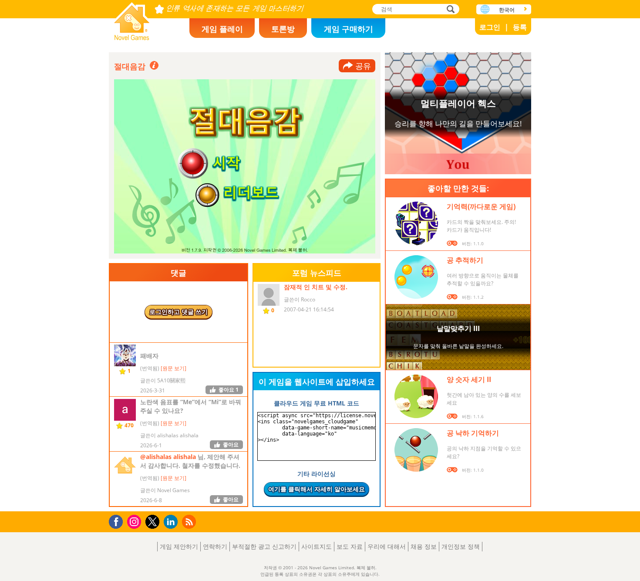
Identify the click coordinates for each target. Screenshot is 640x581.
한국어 (507, 10)
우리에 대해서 (386, 546)
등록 (520, 27)
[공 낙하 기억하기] (416, 450)
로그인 (489, 27)
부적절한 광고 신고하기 (264, 546)
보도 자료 (350, 546)
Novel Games (132, 18)
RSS (190, 521)
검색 (449, 9)
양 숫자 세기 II (469, 379)
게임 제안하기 (179, 546)
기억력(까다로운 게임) (481, 206)
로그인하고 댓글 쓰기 (178, 311)
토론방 (283, 29)
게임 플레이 (222, 29)
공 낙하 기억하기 (473, 433)
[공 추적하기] (416, 277)
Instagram (135, 521)
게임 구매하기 (348, 29)
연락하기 (215, 546)
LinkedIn (172, 522)
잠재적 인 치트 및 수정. (315, 287)
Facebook (118, 520)
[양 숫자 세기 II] (416, 396)
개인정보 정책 (460, 546)
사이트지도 (316, 546)
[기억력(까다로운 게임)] (416, 223)
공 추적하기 (465, 260)
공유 (363, 66)
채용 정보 (424, 546)
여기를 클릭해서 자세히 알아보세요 (316, 489)
